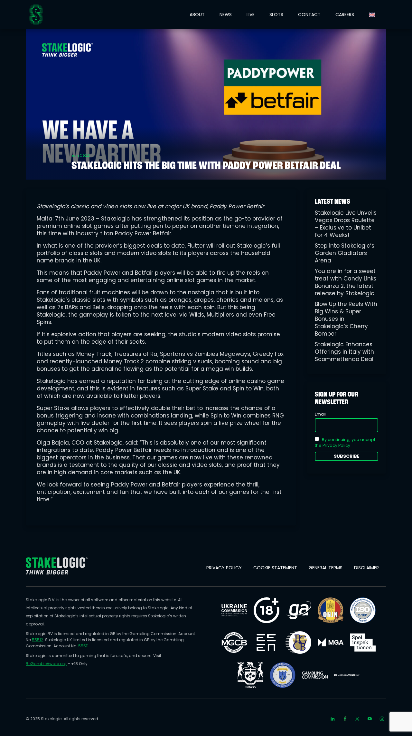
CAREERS (344, 14)
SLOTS (276, 14)
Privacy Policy (224, 567)
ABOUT (197, 14)
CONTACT (309, 14)
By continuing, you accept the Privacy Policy (345, 442)
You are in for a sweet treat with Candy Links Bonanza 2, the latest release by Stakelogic (345, 282)
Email (320, 414)
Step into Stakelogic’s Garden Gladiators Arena (344, 253)
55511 (83, 646)
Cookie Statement (275, 567)
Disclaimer (366, 567)
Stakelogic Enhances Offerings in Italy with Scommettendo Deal (344, 351)
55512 (37, 640)
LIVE (251, 14)
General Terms (325, 567)
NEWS (226, 14)
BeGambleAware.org (46, 663)
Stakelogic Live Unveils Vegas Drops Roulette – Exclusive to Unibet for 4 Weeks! (346, 224)
